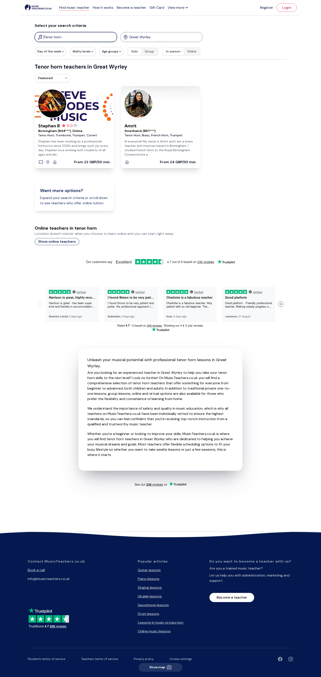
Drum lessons (148, 613)
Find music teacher (74, 7)
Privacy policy (144, 659)
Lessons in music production (160, 622)
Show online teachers (57, 241)
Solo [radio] (134, 51)
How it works (103, 7)
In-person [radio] (173, 51)
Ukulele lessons (150, 596)
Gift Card (157, 7)
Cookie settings (180, 659)
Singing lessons (150, 587)
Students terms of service (46, 659)
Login (286, 7)
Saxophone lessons (153, 605)
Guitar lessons (149, 570)
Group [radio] (149, 51)
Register (266, 7)
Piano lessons (148, 579)
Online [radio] (191, 51)
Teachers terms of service (99, 659)
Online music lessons (154, 631)
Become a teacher (131, 7)
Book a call (36, 570)
